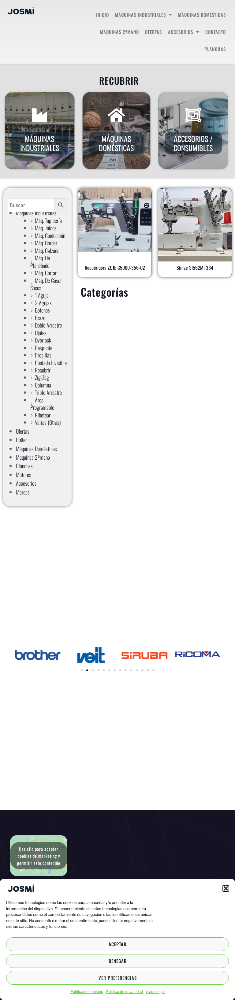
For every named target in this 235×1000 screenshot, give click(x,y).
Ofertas (153, 31)
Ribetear (42, 415)
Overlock (43, 340)
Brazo (40, 318)
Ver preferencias (118, 977)
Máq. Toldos (46, 228)
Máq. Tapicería (48, 220)
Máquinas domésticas (202, 14)
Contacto (215, 31)
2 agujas (43, 303)
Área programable (42, 403)
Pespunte (43, 348)
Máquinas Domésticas (116, 143)
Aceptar (117, 944)
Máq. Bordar (46, 243)
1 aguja (42, 295)
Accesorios (180, 31)
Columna (43, 385)
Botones (42, 310)
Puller (21, 440)
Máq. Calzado (47, 250)
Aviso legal (155, 991)
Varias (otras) (48, 422)
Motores (23, 475)
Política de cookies (86, 991)
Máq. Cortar (46, 273)
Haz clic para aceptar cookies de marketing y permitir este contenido (38, 855)
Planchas (215, 49)
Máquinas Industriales (140, 14)
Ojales (41, 333)
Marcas (23, 492)
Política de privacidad (124, 991)
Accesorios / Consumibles (193, 143)
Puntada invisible (51, 363)
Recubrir (42, 370)
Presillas (43, 355)
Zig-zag (42, 377)
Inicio (102, 14)
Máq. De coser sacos (46, 284)
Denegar (118, 960)
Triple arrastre (48, 392)
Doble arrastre (48, 325)
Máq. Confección (50, 235)
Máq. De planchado (40, 261)
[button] (226, 888)
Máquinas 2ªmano (119, 31)
